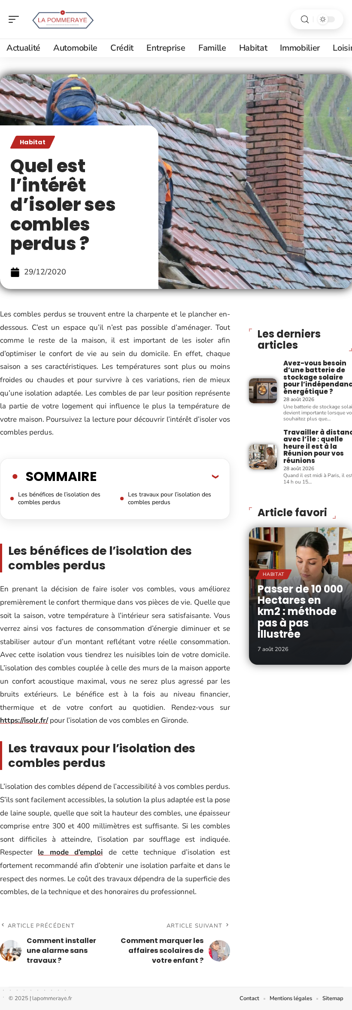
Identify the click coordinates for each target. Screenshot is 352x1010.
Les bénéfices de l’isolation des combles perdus (59, 498)
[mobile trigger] (16, 19)
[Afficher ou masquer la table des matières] (157, 476)
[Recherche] (305, 19)
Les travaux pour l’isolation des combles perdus (169, 498)
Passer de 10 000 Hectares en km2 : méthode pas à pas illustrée (300, 612)
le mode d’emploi (70, 852)
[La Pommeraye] (61, 19)
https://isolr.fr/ (24, 720)
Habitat (33, 142)
